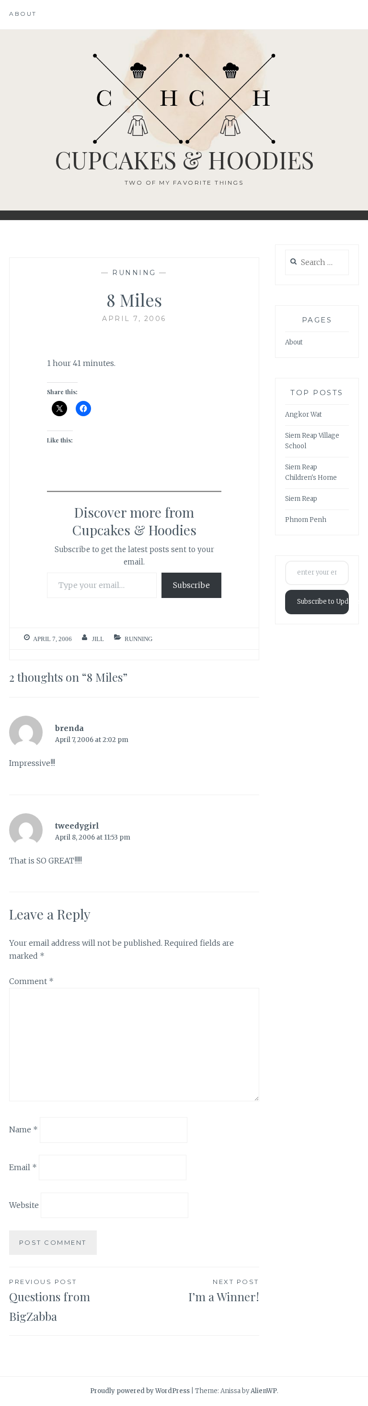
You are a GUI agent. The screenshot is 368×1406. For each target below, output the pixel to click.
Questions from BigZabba (49, 1301)
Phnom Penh (305, 520)
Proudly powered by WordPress (140, 1391)
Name (23, 1129)
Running (134, 272)
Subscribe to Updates (323, 602)
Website (24, 1205)
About (23, 13)
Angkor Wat (303, 414)
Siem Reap (301, 499)
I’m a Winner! (223, 1291)
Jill (98, 639)
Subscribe (191, 585)
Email (23, 1167)
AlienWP (264, 1391)
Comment (31, 981)
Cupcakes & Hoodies (184, 160)
